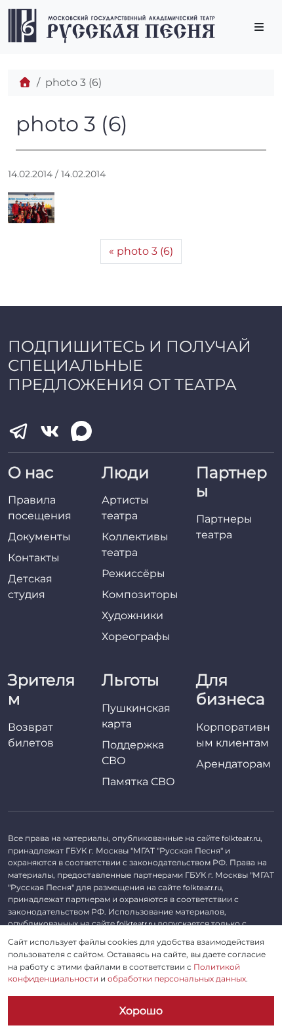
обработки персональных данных (177, 978)
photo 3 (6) (145, 251)
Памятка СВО (138, 781)
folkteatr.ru (241, 838)
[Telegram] (18, 431)
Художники (132, 615)
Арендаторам (233, 764)
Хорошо (141, 1010)
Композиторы (140, 594)
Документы (39, 536)
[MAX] (81, 431)
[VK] (49, 431)
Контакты (34, 557)
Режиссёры (133, 573)
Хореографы (136, 636)
